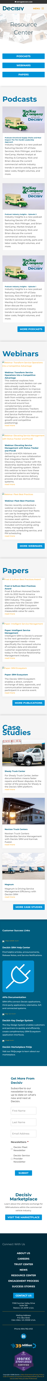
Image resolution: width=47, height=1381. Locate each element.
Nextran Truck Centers (16, 829)
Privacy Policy (38, 1374)
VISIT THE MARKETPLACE (24, 1217)
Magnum (9, 884)
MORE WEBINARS (31, 546)
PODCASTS (23, 56)
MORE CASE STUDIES (29, 907)
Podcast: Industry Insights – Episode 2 (21, 214)
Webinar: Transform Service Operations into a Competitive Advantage (20, 375)
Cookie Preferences (30, 1378)
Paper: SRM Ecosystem (16, 675)
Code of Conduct (8, 1376)
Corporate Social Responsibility (26, 1376)
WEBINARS (24, 65)
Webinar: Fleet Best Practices (20, 501)
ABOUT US (23, 1253)
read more (10, 425)
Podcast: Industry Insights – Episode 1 (20, 286)
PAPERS (23, 74)
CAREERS (23, 1258)
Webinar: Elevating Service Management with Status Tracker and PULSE (22, 448)
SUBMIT (23, 1173)
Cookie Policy (18, 1378)
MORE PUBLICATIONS (28, 702)
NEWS (23, 1269)
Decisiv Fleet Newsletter (20, 1149)
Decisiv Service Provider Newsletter (21, 1158)
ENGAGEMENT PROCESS (23, 1280)
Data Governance (27, 1374)
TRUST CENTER (23, 1264)
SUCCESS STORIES (23, 1286)
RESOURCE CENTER (23, 1275)
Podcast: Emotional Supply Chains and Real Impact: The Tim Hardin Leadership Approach (23, 140)
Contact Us (24, 1295)
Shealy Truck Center (15, 771)
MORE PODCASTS (31, 329)
